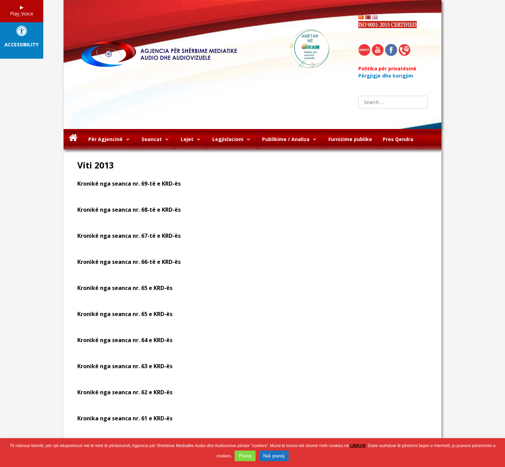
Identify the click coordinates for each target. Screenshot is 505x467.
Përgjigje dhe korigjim (385, 75)
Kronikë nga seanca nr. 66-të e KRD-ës (129, 262)
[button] (129, 139)
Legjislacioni (227, 139)
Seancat (152, 139)
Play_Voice (21, 13)
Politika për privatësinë (387, 68)
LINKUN (358, 445)
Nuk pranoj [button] (273, 455)
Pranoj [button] (245, 455)
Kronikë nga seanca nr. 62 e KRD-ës (124, 392)
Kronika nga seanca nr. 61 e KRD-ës (124, 418)
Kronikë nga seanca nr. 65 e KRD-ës (124, 288)
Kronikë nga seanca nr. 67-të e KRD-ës (129, 236)
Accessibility (21, 45)
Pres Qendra (398, 139)
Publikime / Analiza (286, 139)
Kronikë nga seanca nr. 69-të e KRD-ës (129, 183)
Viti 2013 (95, 165)
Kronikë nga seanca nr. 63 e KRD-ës (124, 366)
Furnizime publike (350, 139)
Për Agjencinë (105, 139)
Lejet (187, 139)
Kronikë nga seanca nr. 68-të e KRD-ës (129, 209)
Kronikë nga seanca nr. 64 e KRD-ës (124, 340)
